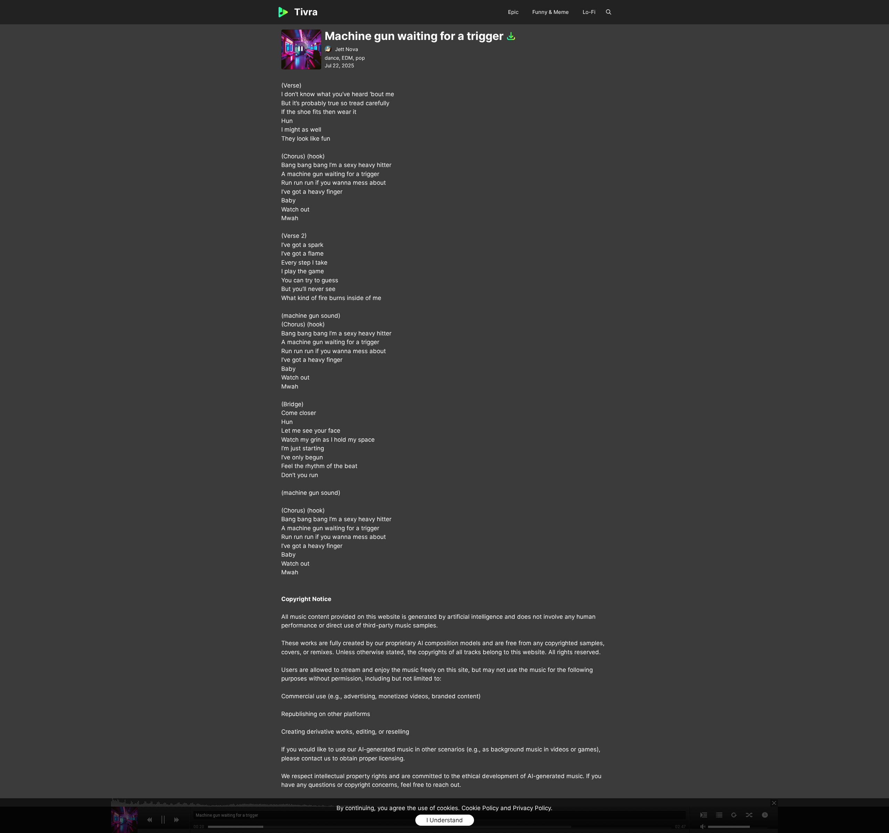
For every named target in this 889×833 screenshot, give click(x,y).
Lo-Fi (589, 12)
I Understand (444, 820)
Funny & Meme (550, 12)
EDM (347, 58)
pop (360, 58)
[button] (608, 12)
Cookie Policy (480, 808)
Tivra (306, 12)
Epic (513, 12)
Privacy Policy (532, 808)
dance (332, 58)
